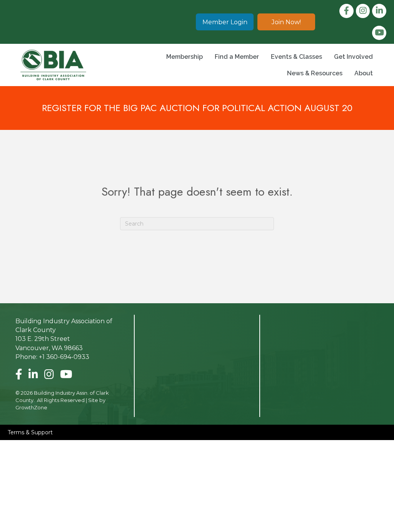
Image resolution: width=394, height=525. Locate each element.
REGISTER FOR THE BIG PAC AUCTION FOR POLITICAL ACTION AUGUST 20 (197, 108)
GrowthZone (31, 407)
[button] (225, 21)
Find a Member (237, 56)
